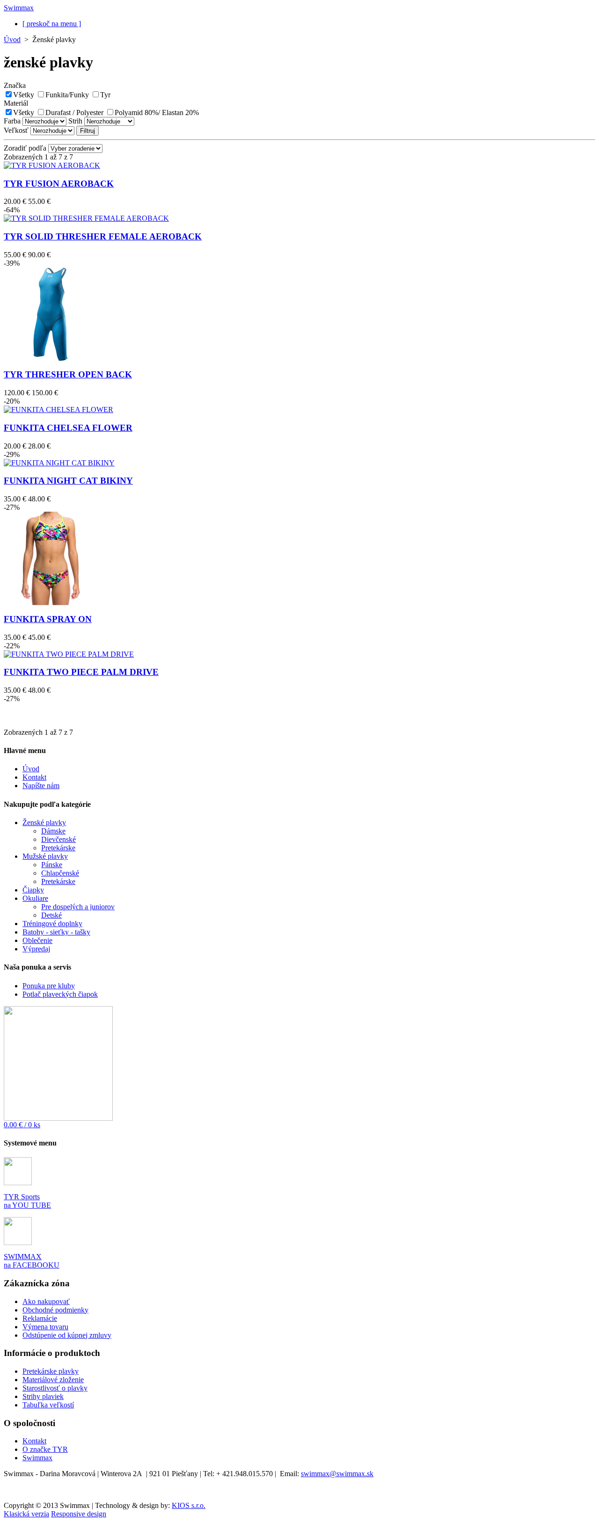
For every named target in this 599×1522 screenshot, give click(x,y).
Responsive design (78, 1514)
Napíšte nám (40, 786)
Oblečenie (37, 940)
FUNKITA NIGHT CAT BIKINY (68, 481)
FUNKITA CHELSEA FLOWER (68, 428)
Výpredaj (36, 949)
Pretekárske (58, 848)
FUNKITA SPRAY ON (48, 619)
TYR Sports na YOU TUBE (27, 1201)
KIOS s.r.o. (188, 1505)
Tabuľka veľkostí (48, 1405)
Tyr (105, 95)
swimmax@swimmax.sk (337, 1474)
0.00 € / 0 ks (22, 1125)
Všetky (23, 95)
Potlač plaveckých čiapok (60, 994)
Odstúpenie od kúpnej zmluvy (66, 1335)
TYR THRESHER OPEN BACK (68, 374)
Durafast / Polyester (74, 112)
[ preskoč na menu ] (51, 24)
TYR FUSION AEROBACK (59, 183)
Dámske (53, 831)
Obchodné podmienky (55, 1310)
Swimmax (37, 1458)
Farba (12, 121)
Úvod (12, 39)
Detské (51, 915)
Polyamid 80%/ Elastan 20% (157, 112)
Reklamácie (39, 1318)
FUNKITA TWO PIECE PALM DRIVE (81, 672)
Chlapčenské (60, 873)
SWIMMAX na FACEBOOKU (31, 1261)
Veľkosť (16, 130)
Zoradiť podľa (25, 148)
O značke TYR (45, 1449)
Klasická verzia (26, 1514)
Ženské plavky (44, 822)
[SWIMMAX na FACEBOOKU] (18, 1243)
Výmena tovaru (45, 1327)
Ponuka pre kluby (48, 986)
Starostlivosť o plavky (55, 1388)
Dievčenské (58, 839)
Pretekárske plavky (50, 1371)
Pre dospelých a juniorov (78, 907)
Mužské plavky (45, 856)
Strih (75, 121)
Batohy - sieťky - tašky (56, 932)
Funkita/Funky (67, 95)
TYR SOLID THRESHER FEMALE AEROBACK (103, 236)
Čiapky (33, 890)
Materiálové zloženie (53, 1380)
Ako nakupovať (46, 1301)
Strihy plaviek (43, 1396)
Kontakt (34, 777)
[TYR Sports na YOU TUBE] (18, 1183)
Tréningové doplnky (52, 924)
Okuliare (35, 898)
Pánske (51, 865)
